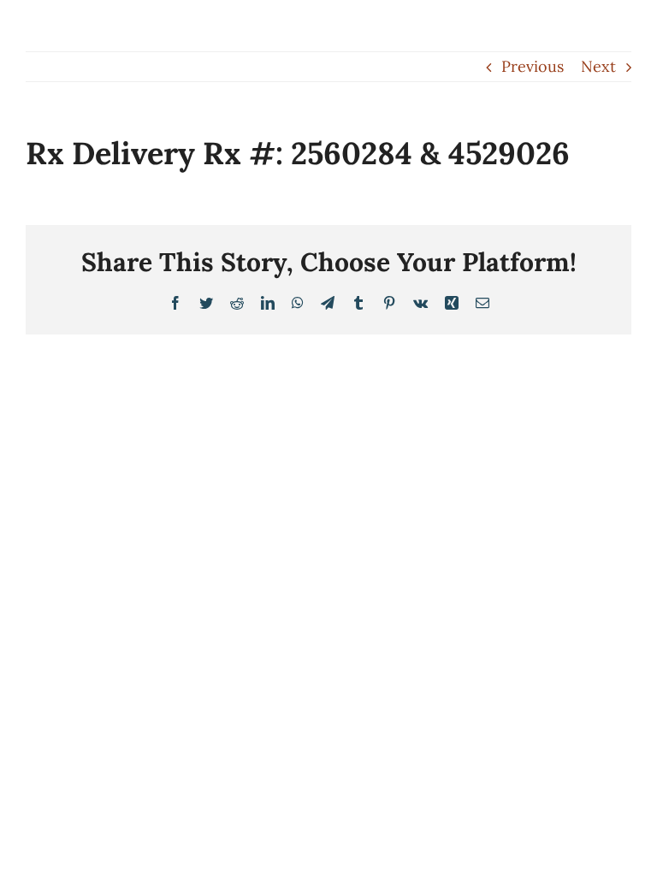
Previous (532, 66)
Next (598, 66)
